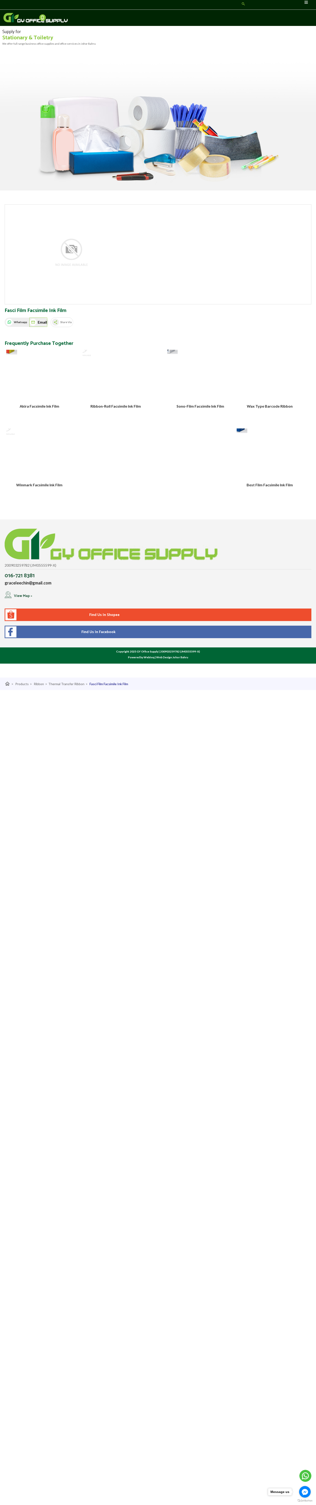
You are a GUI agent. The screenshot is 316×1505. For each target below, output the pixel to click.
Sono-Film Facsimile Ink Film (200, 406)
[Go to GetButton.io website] (304, 1500)
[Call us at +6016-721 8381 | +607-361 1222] (44, 18)
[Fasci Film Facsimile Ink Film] (71, 254)
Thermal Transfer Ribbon (68, 684)
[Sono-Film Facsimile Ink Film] (200, 375)
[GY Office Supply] (21, 18)
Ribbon (40, 684)
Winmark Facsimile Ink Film (39, 485)
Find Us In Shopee (104, 615)
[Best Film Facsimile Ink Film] (270, 453)
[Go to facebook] (305, 1492)
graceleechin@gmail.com (28, 582)
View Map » (23, 596)
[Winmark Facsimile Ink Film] (39, 453)
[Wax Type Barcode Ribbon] (270, 375)
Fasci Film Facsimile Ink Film (109, 684)
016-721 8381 (20, 575)
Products (23, 684)
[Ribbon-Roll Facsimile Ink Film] (116, 375)
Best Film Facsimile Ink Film (270, 485)
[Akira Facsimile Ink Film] (39, 375)
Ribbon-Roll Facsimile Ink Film (115, 406)
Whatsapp (20, 322)
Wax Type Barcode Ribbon (270, 406)
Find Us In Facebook (97, 632)
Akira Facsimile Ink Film (39, 406)
